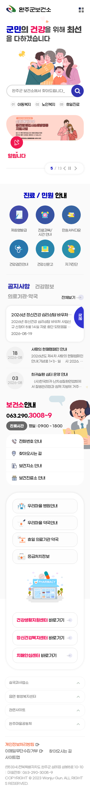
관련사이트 (17, 710)
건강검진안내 (19, 265)
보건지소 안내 (27, 467)
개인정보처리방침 (19, 744)
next (75, 168)
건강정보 (44, 287)
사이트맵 (12, 757)
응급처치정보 (38, 556)
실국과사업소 (18, 683)
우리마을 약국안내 (43, 523)
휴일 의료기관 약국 (43, 539)
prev (64, 168)
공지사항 (19, 287)
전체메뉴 (81, 9)
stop (69, 168)
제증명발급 (19, 230)
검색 (77, 91)
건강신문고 (45, 265)
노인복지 (45, 104)
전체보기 (68, 297)
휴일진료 (70, 104)
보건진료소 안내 (28, 480)
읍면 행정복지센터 (22, 697)
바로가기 (40, 620)
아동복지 (21, 104)
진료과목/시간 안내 (45, 232)
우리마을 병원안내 (43, 506)
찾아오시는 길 (27, 455)
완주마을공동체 (20, 724)
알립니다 (17, 156)
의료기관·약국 (23, 296)
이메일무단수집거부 (21, 751)
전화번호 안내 (27, 443)
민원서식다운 (71, 230)
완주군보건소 (28, 10)
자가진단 (71, 265)
